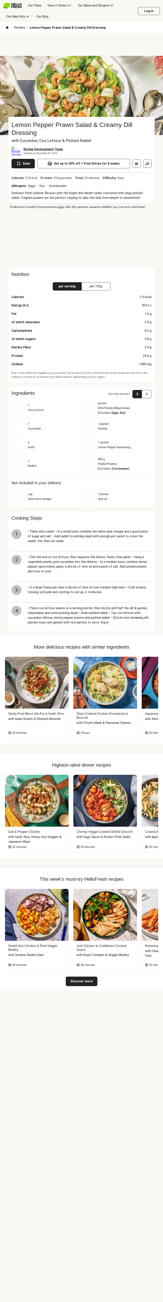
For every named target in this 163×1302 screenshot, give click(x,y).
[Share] (147, 163)
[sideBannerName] (81, 238)
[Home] (7, 28)
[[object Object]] (136, 163)
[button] (81, 393)
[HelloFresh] (12, 6)
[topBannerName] (81, 44)
